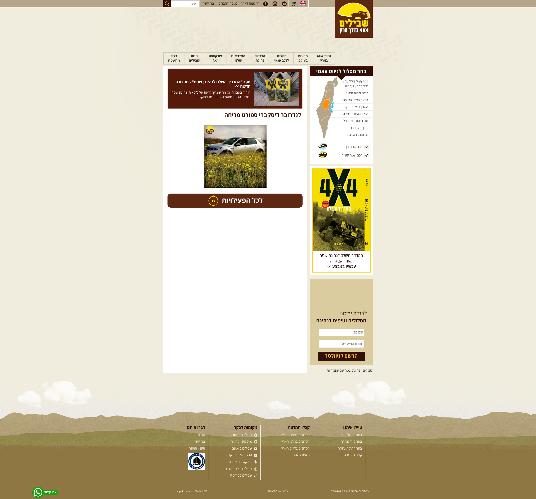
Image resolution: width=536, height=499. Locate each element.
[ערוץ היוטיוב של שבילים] (284, 3)
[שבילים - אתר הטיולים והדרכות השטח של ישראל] (354, 19)
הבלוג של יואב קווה (239, 455)
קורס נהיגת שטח (350, 455)
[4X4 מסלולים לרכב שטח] (341, 210)
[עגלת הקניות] (293, 3)
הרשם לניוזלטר (341, 356)
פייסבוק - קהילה (242, 442)
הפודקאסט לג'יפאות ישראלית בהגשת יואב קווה (219, 82)
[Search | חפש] (167, 3)
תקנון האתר (197, 448)
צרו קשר (208, 3)
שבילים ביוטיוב (242, 448)
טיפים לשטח (301, 455)
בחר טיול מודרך (351, 442)
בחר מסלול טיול (351, 435)
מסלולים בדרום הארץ (295, 448)
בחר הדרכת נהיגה (350, 448)
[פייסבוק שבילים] (265, 3)
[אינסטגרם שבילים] (274, 3)
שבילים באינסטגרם (239, 469)
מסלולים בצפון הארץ (296, 435)
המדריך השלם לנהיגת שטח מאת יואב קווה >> (341, 261)
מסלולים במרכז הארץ (295, 442)
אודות (201, 435)
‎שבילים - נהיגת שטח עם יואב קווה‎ (350, 370)
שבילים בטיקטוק (241, 475)
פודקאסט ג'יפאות (240, 462)
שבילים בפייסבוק (241, 435)
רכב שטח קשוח (351, 155)
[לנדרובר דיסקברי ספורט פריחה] (235, 135)
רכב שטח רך (353, 147)
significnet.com (185, 491)
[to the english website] (303, 3)
